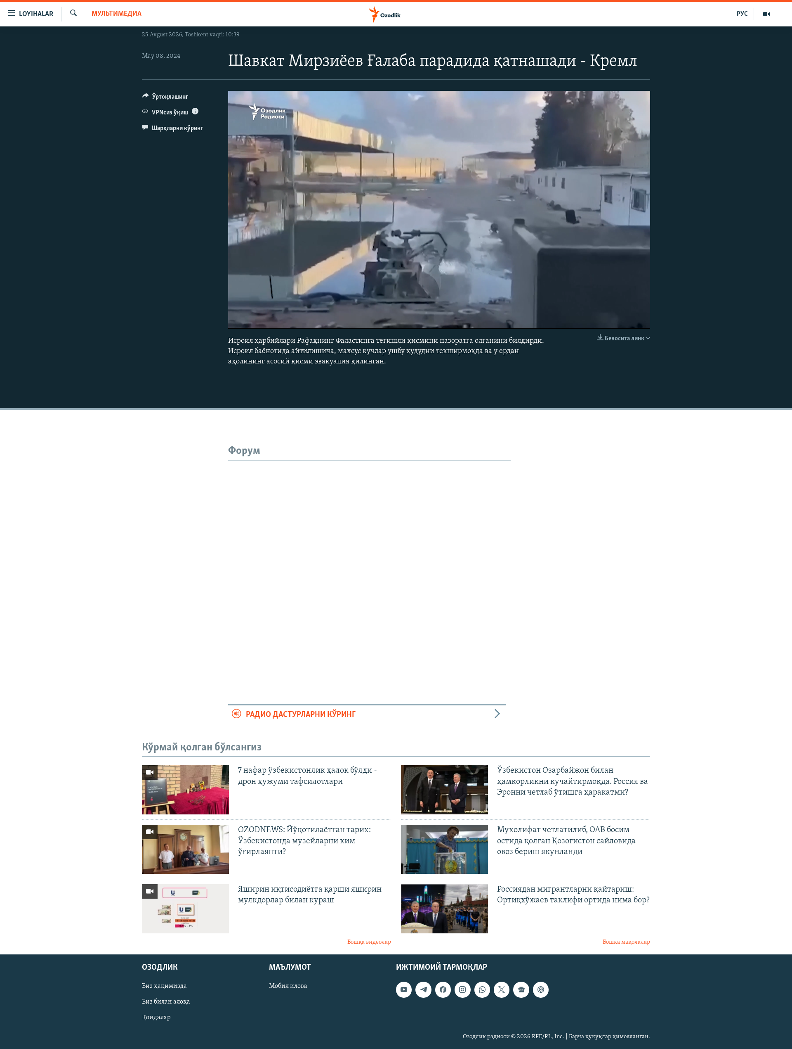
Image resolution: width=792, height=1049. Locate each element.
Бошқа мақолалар (626, 942)
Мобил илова (288, 986)
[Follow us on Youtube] (404, 989)
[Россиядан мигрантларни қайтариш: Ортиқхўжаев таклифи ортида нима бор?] (444, 908)
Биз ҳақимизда (164, 986)
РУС (742, 14)
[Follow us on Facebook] (443, 989)
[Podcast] (541, 989)
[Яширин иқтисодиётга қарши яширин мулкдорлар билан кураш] (185, 908)
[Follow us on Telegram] (423, 989)
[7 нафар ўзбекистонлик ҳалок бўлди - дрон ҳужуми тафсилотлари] (185, 789)
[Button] (165, 99)
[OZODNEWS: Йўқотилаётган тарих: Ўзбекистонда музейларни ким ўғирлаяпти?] (185, 849)
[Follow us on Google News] (521, 989)
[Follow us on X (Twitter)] (501, 989)
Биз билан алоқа (166, 1002)
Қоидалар (156, 1017)
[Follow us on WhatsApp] (482, 989)
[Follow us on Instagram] (462, 989)
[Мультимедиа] (766, 14)
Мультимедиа (116, 14)
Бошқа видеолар (369, 942)
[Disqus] (369, 563)
